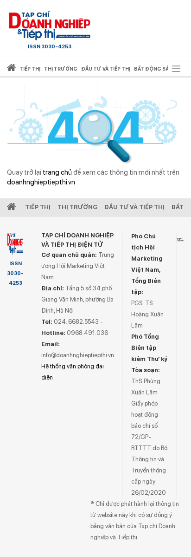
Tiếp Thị (38, 206)
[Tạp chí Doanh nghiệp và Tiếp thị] (49, 25)
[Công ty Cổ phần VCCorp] (180, 240)
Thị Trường (77, 206)
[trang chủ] (11, 69)
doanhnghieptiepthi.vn (41, 182)
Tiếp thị (29, 69)
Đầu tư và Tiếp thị (134, 206)
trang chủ (57, 172)
